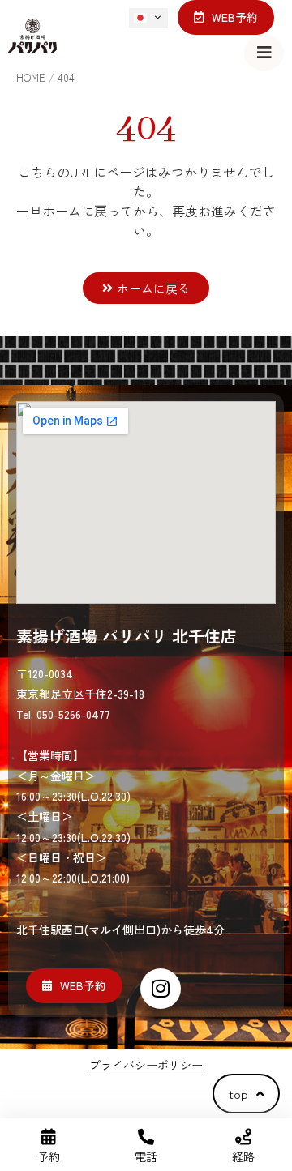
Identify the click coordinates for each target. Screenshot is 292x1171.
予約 (48, 1156)
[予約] (49, 1137)
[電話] (146, 1137)
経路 (243, 1156)
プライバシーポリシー (146, 1065)
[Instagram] (160, 988)
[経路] (243, 1137)
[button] (264, 53)
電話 (146, 1156)
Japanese (150, 18)
